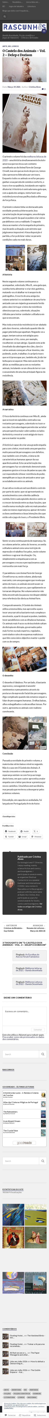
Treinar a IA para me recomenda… (27, 1345)
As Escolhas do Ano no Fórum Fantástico (27, 955)
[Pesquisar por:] (25, 1054)
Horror (37, 1393)
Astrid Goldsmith (10, 1132)
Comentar (38, 1030)
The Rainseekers (10, 1111)
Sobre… (6, 2)
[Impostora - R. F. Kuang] (36, 1215)
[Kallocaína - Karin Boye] (13, 1260)
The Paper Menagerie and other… (25, 1354)
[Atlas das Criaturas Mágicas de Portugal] (43, 1106)
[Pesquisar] (43, 1054)
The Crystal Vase (10, 1130)
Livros (15, 46)
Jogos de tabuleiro (16, 6)
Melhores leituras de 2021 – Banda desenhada (29, 969)
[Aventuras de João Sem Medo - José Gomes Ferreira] (36, 1238)
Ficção (7, 1393)
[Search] (5, 16)
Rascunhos (8, 1070)
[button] (15, 258)
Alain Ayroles (9, 1097)
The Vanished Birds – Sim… (27, 1336)
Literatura (32, 6)
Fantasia (34, 1390)
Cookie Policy (8, 1408)
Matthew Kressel (10, 1113)
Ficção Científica (22, 1393)
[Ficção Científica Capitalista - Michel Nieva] (13, 1283)
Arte (5, 46)
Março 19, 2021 (14, 87)
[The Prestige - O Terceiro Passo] (13, 1238)
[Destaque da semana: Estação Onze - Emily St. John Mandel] (13, 1306)
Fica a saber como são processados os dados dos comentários (23, 1038)
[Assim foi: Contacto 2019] (36, 1260)
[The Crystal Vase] (43, 1135)
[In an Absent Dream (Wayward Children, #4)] (43, 1126)
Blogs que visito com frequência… (16, 11)
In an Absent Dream (11, 1121)
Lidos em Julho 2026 (18, 1361)
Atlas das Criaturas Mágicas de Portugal (20, 1102)
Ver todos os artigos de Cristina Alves (30, 906)
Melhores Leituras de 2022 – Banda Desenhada (29, 983)
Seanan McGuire (9, 1123)
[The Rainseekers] (43, 1117)
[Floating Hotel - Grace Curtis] (13, 1215)
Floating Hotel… (17, 1335)
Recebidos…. (17, 2)
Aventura (16, 1390)
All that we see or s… (18, 1353)
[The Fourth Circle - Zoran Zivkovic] (36, 1283)
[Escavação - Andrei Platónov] (36, 1306)
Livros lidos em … (33, 2)
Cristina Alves (35, 87)
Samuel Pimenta (9, 1104)
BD (4, 6)
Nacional (32, 1397)
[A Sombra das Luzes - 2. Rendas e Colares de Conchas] (43, 1097)
